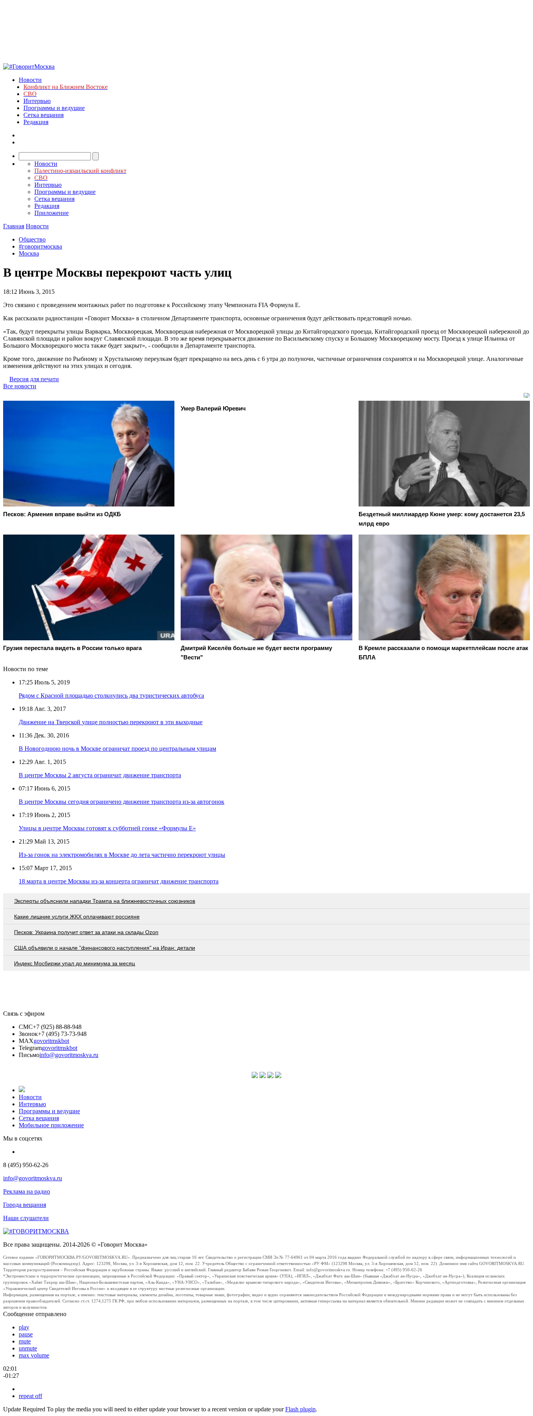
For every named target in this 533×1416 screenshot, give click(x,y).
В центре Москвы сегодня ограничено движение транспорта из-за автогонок (121, 801)
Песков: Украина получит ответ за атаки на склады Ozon (86, 932)
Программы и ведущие (54, 108)
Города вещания (24, 1204)
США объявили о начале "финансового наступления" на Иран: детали (104, 948)
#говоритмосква (40, 246)
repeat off (30, 1396)
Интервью (37, 101)
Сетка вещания (43, 115)
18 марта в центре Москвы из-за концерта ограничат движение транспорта (119, 881)
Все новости (19, 386)
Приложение (51, 213)
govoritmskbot (51, 1041)
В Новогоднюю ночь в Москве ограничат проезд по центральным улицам (117, 748)
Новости (30, 79)
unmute (28, 1348)
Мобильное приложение (51, 1125)
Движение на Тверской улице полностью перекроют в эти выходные (111, 722)
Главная (13, 226)
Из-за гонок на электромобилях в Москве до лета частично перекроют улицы (122, 854)
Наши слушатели (26, 1218)
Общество (32, 239)
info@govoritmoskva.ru (68, 1055)
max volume (34, 1355)
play (24, 1327)
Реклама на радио (26, 1191)
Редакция (35, 122)
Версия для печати (34, 379)
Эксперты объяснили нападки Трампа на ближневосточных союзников (104, 901)
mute (25, 1341)
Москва (29, 253)
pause (26, 1334)
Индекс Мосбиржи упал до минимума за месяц (74, 963)
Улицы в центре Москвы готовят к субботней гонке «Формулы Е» (107, 828)
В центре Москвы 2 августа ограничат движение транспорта (100, 775)
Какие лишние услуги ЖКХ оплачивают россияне (77, 916)
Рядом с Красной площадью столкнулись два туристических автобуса (111, 695)
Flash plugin (300, 1409)
